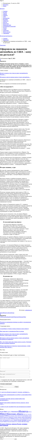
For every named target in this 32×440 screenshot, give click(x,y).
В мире (5, 12)
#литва (4, 418)
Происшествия (7, 25)
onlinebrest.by (28, 310)
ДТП (4, 16)
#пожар (19, 420)
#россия (9, 421)
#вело (24, 414)
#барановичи (14, 411)
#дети (1, 417)
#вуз (26, 414)
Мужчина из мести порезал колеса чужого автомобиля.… (15, 77)
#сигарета (13, 421)
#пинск (15, 420)
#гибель (6, 415)
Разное (5, 27)
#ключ (10, 312)
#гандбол (29, 414)
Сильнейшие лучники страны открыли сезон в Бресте (14, 328)
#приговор (29, 420)
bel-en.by (2, 8)
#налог (1, 420)
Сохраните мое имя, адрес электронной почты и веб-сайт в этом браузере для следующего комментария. (16, 380)
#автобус (9, 411)
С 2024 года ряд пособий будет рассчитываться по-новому (15, 406)
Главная (5, 11)
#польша (24, 420)
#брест (3, 413)
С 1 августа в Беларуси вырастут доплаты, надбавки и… (15, 392)
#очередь (12, 420)
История (5, 19)
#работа (5, 421)
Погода (5, 22)
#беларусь (5, 312)
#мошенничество (27, 418)
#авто (1, 312)
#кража (1, 418)
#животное (5, 417)
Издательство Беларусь (6, 36)
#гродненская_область (13, 415)
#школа (27, 421)
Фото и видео (6, 32)
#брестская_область (14, 414)
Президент (6, 23)
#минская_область (18, 418)
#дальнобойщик (24, 415)
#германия (2, 415)
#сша (13, 312)
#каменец (19, 417)
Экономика (6, 33)
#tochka (1, 411)
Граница (5, 15)
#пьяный (1, 421)
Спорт (4, 29)
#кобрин (23, 417)
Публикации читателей (9, 26)
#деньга (30, 415)
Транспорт (6, 30)
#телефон (19, 421)
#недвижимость (6, 420)
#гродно (19, 415)
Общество (5, 21)
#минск (13, 418)
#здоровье (15, 417)
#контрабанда (28, 417)
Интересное (6, 18)
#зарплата (10, 417)
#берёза (30, 411)
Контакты (5, 4)
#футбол (24, 421)
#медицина (8, 418)
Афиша (5, 14)
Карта (4, 6)
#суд (16, 421)
